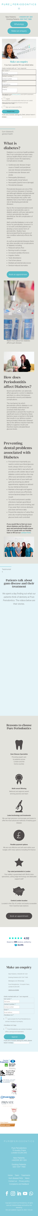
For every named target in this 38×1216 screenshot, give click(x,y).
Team (17, 1175)
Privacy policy (24, 1181)
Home (10, 1175)
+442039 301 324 (25, 17)
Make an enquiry (19, 31)
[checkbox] (4, 97)
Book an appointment (18, 274)
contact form (26, 533)
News (27, 1178)
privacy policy (16, 94)
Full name (6, 71)
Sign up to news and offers (14, 107)
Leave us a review (13, 990)
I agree (8, 99)
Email (4, 81)
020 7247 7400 (26, 19)
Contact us (12, 1181)
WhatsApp (19, 24)
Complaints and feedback (19, 1184)
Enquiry (5, 87)
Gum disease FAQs (16, 1178)
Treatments (25, 1175)
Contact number (8, 76)
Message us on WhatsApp (16, 981)
